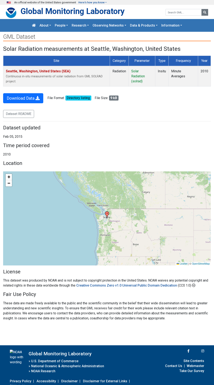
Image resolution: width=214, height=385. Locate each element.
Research (79, 25)
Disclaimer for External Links (105, 381)
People (60, 25)
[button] (107, 214)
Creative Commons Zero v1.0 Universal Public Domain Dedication (127, 285)
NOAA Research (43, 371)
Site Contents (193, 361)
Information (170, 25)
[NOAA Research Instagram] (197, 351)
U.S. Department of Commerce (54, 361)
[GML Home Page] (33, 25)
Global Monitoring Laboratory (72, 11)
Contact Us (173, 366)
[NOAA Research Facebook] (183, 351)
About (43, 25)
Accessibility (46, 381)
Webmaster (195, 366)
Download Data (21, 98)
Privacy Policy (20, 381)
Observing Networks (108, 25)
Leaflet (183, 263)
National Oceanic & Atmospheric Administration (67, 366)
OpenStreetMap (201, 263)
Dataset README (18, 114)
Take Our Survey (191, 371)
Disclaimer (69, 381)
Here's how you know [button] (91, 2)
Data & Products (142, 25)
